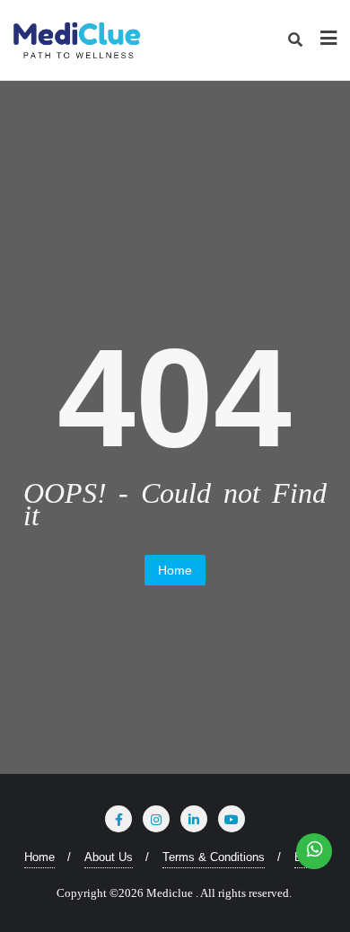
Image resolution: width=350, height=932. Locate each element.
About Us (108, 857)
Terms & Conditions (213, 857)
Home (175, 570)
